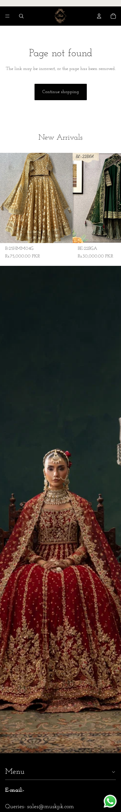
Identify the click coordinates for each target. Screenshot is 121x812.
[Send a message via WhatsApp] (110, 801)
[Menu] (7, 16)
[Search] (21, 16)
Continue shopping (60, 92)
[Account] (99, 16)
